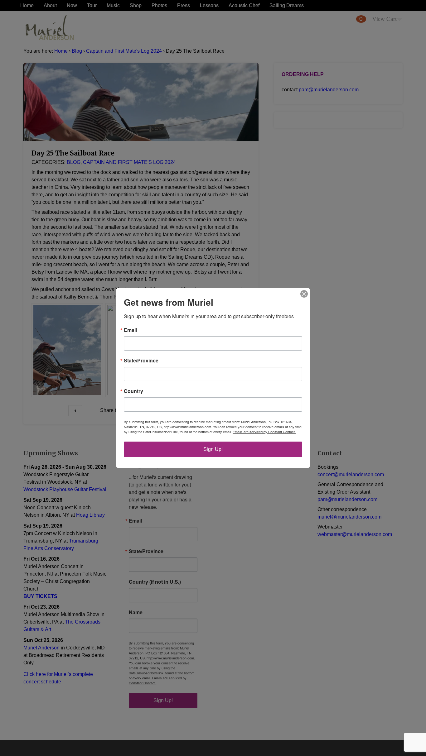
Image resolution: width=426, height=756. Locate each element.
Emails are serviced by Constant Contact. (264, 431)
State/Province (141, 360)
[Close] (304, 294)
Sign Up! (213, 449)
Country (133, 391)
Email (130, 330)
